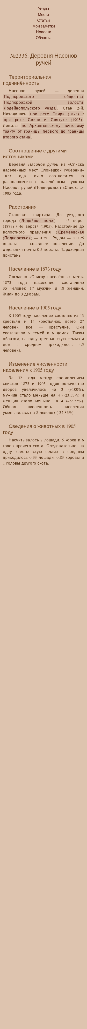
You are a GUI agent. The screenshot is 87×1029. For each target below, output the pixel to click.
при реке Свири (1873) (56, 113)
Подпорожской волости (43, 102)
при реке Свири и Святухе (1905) (43, 119)
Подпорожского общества (43, 96)
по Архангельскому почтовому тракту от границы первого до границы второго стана (43, 131)
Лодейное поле (37, 220)
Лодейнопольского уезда (30, 107)
